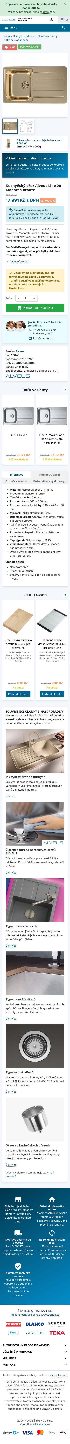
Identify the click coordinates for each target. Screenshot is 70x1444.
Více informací (19, 261)
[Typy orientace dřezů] (35, 900)
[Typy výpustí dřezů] (35, 1046)
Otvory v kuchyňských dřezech (28, 1145)
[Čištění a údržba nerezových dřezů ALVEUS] (35, 824)
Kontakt (8, 1364)
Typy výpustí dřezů (19, 1072)
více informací (59, 1375)
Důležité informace (17, 1351)
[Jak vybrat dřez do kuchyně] (35, 751)
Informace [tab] (16, 474)
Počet (9, 298)
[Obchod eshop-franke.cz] (13, 1324)
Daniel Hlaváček (40, 1424)
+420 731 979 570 (44, 329)
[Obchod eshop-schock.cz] (57, 1324)
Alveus (19, 351)
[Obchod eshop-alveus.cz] (35, 1332)
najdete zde (47, 11)
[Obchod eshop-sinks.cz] (13, 1332)
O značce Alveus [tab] (16, 481)
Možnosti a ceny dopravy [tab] (49, 481)
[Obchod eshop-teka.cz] (57, 1333)
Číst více (11, 796)
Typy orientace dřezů (21, 926)
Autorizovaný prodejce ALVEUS (25, 1345)
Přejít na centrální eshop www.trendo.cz (35, 1314)
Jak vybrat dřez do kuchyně (25, 777)
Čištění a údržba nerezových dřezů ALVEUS (31, 851)
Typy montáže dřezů (21, 999)
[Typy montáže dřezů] (35, 973)
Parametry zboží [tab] (49, 474)
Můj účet (9, 1358)
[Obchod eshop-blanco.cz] (35, 1324)
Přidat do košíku (35, 307)
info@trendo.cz (43, 338)
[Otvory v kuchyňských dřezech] (35, 1119)
